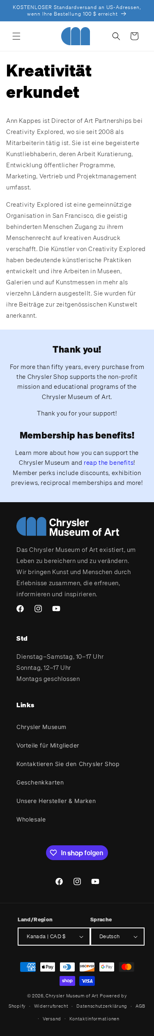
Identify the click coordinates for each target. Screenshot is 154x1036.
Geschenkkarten (40, 782)
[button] (16, 36)
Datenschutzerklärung (101, 1006)
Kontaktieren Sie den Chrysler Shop (68, 763)
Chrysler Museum (41, 726)
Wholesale (31, 819)
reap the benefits (108, 462)
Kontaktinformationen (94, 1019)
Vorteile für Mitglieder (47, 745)
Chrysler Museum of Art (72, 996)
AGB (140, 1006)
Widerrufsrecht (51, 1006)
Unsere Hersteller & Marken (56, 800)
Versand (52, 1019)
